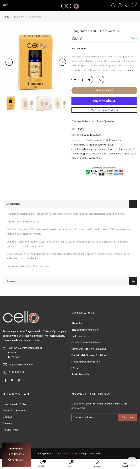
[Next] (62, 62)
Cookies (7, 416)
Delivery (7, 423)
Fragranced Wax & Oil (101, 144)
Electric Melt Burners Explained (89, 355)
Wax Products (79, 157)
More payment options (104, 109)
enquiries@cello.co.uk (21, 364)
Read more (129, 69)
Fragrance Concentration (85, 361)
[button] (16, 455)
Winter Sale (95, 157)
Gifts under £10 (128, 148)
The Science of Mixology (85, 329)
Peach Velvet (99, 153)
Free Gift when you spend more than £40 (94, 148)
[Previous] (9, 62)
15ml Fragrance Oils (96, 140)
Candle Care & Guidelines (86, 342)
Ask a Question (106, 121)
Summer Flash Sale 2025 (122, 153)
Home (6, 16)
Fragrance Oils (79, 144)
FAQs (74, 367)
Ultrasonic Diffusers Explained (88, 348)
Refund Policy (10, 429)
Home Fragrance (82, 153)
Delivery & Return (82, 121)
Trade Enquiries (80, 374)
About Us (76, 323)
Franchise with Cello (14, 404)
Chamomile (115, 140)
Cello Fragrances (80, 336)
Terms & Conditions (14, 410)
